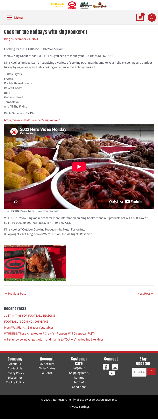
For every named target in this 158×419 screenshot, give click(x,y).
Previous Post (15, 293)
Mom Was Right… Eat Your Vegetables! (29, 327)
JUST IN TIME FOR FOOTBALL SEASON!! (29, 315)
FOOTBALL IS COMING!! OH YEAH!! (26, 321)
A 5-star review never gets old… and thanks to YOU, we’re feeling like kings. (54, 339)
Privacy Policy (15, 373)
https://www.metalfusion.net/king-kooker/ (32, 120)
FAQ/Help (79, 368)
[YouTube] (111, 373)
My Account (47, 364)
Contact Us (15, 368)
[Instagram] (115, 366)
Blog (7, 39)
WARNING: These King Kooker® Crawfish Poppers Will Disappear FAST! (49, 333)
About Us (15, 364)
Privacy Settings (79, 406)
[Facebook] (106, 366)
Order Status (47, 368)
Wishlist (47, 373)
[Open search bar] (152, 17)
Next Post (145, 293)
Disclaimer (15, 377)
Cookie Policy (15, 382)
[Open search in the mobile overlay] (150, 17)
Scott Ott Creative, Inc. (102, 399)
